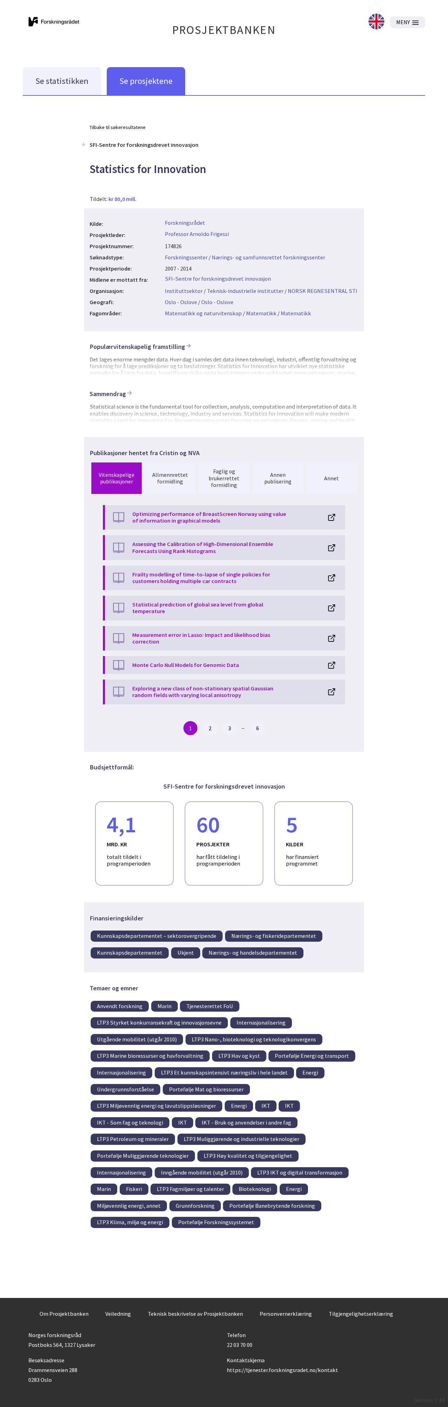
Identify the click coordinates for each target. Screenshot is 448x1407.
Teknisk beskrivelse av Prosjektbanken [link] (195, 1313)
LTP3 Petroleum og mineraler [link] (133, 1138)
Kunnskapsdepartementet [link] (129, 952)
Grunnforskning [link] (195, 1205)
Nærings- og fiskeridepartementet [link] (273, 935)
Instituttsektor (184, 290)
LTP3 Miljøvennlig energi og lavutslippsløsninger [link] (156, 1105)
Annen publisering (278, 478)
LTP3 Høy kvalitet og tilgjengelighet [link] (248, 1155)
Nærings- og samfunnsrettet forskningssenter (268, 257)
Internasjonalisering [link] (261, 1022)
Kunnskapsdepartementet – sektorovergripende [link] (156, 935)
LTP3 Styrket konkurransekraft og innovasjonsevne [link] (159, 1022)
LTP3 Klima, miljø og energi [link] (130, 1222)
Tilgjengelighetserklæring (361, 1313)
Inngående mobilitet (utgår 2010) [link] (202, 1172)
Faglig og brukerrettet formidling (224, 478)
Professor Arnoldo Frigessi (197, 233)
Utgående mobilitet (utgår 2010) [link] (137, 1039)
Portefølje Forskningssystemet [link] (216, 1222)
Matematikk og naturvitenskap (203, 313)
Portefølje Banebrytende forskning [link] (272, 1205)
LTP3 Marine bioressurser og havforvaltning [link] (150, 1055)
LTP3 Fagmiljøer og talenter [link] (190, 1188)
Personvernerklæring (286, 1313)
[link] (376, 22)
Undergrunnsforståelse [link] (125, 1089)
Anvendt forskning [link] (119, 1006)
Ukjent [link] (185, 952)
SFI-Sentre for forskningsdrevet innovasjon (218, 278)
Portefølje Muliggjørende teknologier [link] (143, 1155)
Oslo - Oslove (181, 302)
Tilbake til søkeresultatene (118, 127)
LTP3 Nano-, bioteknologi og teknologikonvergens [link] (254, 1039)
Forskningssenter (186, 257)
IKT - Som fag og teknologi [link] (130, 1122)
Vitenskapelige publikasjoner (116, 478)
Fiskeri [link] (134, 1188)
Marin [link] (165, 1006)
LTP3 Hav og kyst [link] (239, 1055)
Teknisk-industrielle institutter (245, 290)
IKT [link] (265, 1105)
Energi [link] (310, 1072)
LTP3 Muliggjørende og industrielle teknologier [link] (241, 1138)
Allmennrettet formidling (170, 478)
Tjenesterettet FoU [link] (209, 1006)
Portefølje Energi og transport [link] (312, 1055)
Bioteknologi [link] (255, 1188)
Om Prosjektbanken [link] (64, 1313)
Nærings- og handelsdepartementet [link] (253, 952)
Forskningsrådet (185, 222)
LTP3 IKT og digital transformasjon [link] (299, 1172)
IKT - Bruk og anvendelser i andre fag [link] (246, 1122)
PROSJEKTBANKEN (224, 30)
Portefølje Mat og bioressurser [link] (206, 1089)
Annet (331, 478)
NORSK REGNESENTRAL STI (322, 290)
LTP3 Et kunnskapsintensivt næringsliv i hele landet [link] (224, 1072)
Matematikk (261, 313)
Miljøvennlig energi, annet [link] (129, 1205)
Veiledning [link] (118, 1313)
